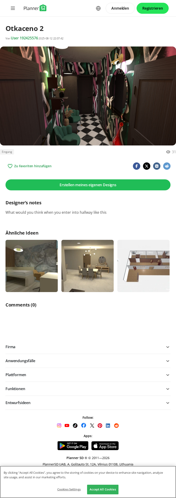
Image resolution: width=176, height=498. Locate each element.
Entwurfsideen (18, 402)
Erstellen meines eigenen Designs (88, 184)
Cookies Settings (69, 489)
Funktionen (15, 388)
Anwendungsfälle (20, 360)
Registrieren (152, 8)
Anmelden (120, 8)
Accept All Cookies (103, 489)
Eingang (7, 152)
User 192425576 (24, 38)
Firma (10, 346)
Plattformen (16, 374)
